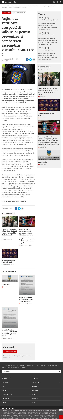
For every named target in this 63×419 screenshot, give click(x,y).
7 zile (42, 69)
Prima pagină (5, 6)
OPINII (4, 402)
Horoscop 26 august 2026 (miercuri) (8, 261)
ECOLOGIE (5, 398)
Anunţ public (6, 284)
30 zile (47, 69)
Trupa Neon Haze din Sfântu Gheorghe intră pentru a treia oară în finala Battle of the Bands (9, 233)
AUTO (33, 394)
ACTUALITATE (6, 12)
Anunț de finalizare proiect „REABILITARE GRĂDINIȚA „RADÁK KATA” (9, 333)
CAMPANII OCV (7, 394)
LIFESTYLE (35, 398)
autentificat (14, 356)
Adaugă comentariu (10, 351)
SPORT (4, 386)
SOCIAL (4, 390)
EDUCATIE (35, 390)
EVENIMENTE (36, 382)
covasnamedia (10, 2)
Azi (39, 69)
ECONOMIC (5, 382)
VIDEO (34, 402)
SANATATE (35, 386)
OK (61, 410)
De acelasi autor (9, 271)
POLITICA (35, 378)
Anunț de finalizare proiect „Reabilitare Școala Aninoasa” (26, 299)
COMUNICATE (42, 157)
